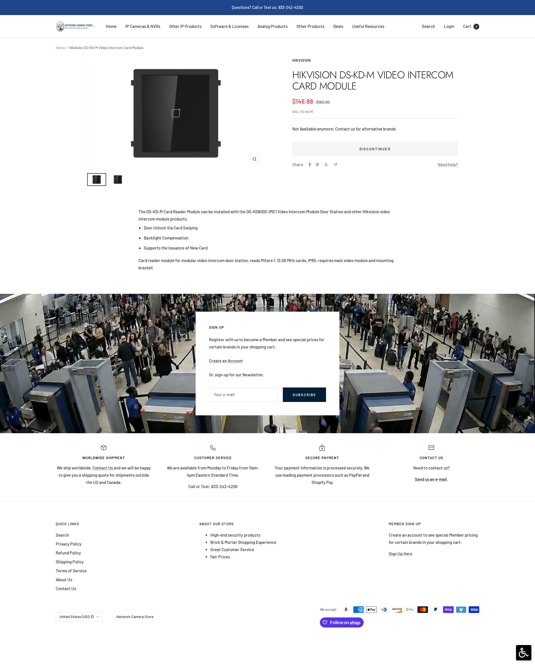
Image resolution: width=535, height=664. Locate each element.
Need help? (448, 164)
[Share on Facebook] (310, 165)
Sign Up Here (400, 553)
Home (111, 26)
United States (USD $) (76, 616)
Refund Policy (68, 552)
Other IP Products (185, 26)
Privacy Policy (68, 543)
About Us (64, 579)
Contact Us (103, 467)
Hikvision (301, 60)
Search (428, 26)
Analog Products (272, 26)
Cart (470, 26)
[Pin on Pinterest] (317, 165)
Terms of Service (71, 570)
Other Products (310, 26)
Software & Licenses (229, 26)
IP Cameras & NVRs (142, 26)
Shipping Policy (70, 561)
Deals (338, 26)
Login (449, 26)
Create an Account (226, 360)
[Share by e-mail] (335, 164)
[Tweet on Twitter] (326, 165)
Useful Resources (368, 26)
